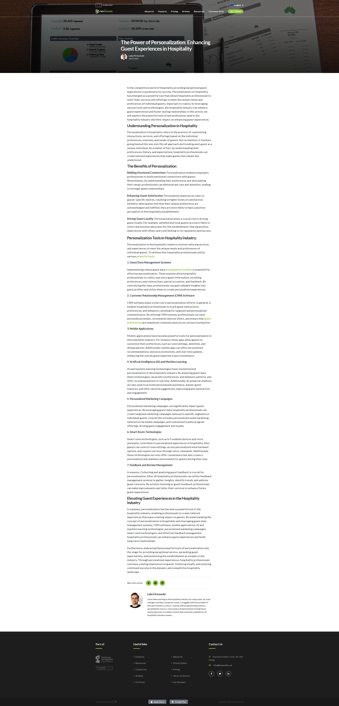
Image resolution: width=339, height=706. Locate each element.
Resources (199, 11)
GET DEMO (235, 11)
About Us (149, 11)
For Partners (179, 682)
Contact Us (141, 669)
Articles (186, 11)
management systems (179, 269)
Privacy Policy (180, 663)
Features (162, 11)
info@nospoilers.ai (222, 665)
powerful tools (145, 256)
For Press (140, 682)
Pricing (174, 11)
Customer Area (216, 11)
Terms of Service (181, 675)
